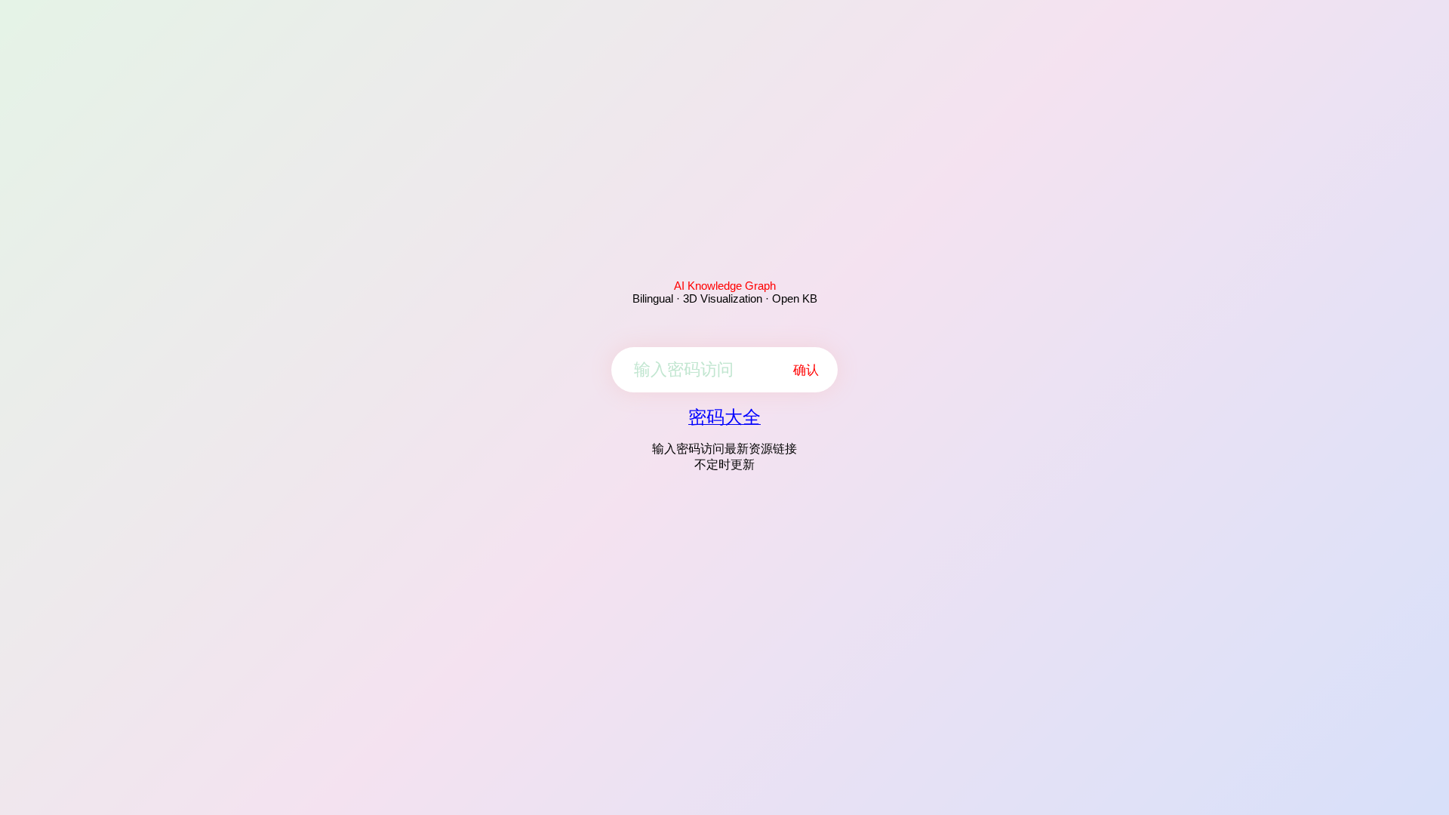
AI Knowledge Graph (725, 285)
